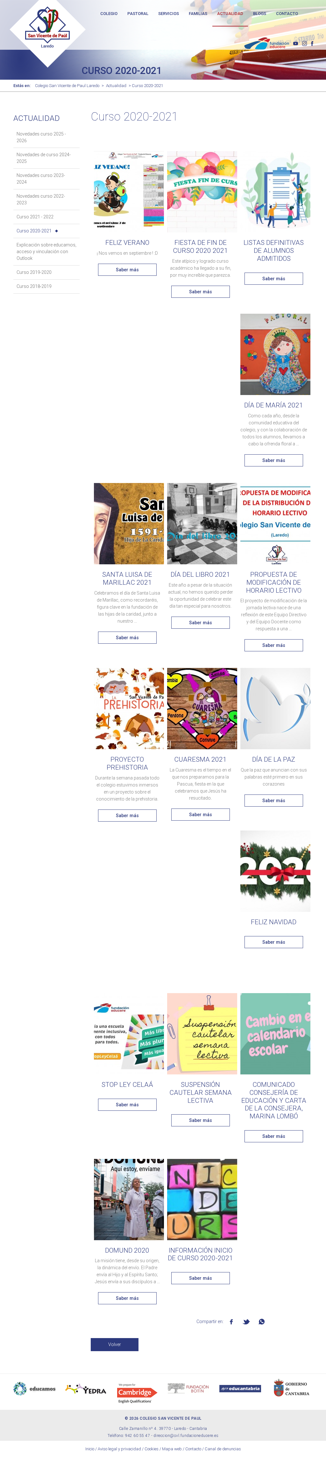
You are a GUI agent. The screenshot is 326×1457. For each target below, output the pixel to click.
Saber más (127, 269)
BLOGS (259, 13)
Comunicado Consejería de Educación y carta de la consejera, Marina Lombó (273, 1100)
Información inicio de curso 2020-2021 (200, 1254)
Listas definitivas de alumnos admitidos (274, 250)
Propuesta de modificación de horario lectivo (273, 582)
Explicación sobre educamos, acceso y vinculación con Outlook (46, 251)
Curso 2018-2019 (34, 286)
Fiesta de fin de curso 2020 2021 (200, 246)
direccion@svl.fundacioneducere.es (186, 1435)
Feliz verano (127, 242)
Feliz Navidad (273, 922)
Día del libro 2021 (200, 574)
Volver (114, 1344)
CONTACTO (287, 13)
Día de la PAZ (273, 759)
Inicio (89, 1448)
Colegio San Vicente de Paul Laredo (67, 85)
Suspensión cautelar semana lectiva (200, 1092)
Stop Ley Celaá (127, 1084)
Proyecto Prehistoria (127, 763)
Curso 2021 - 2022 (35, 216)
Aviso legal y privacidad (119, 1448)
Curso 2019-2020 (34, 272)
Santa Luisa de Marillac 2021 (127, 578)
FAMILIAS (198, 13)
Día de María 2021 (273, 405)
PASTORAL (137, 13)
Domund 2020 (127, 1250)
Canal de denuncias (223, 1448)
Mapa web (172, 1448)
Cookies (152, 1448)
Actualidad (116, 85)
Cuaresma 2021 (200, 759)
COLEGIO (108, 13)
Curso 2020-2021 (34, 230)
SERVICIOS (168, 13)
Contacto (193, 1448)
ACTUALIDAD (230, 13)
